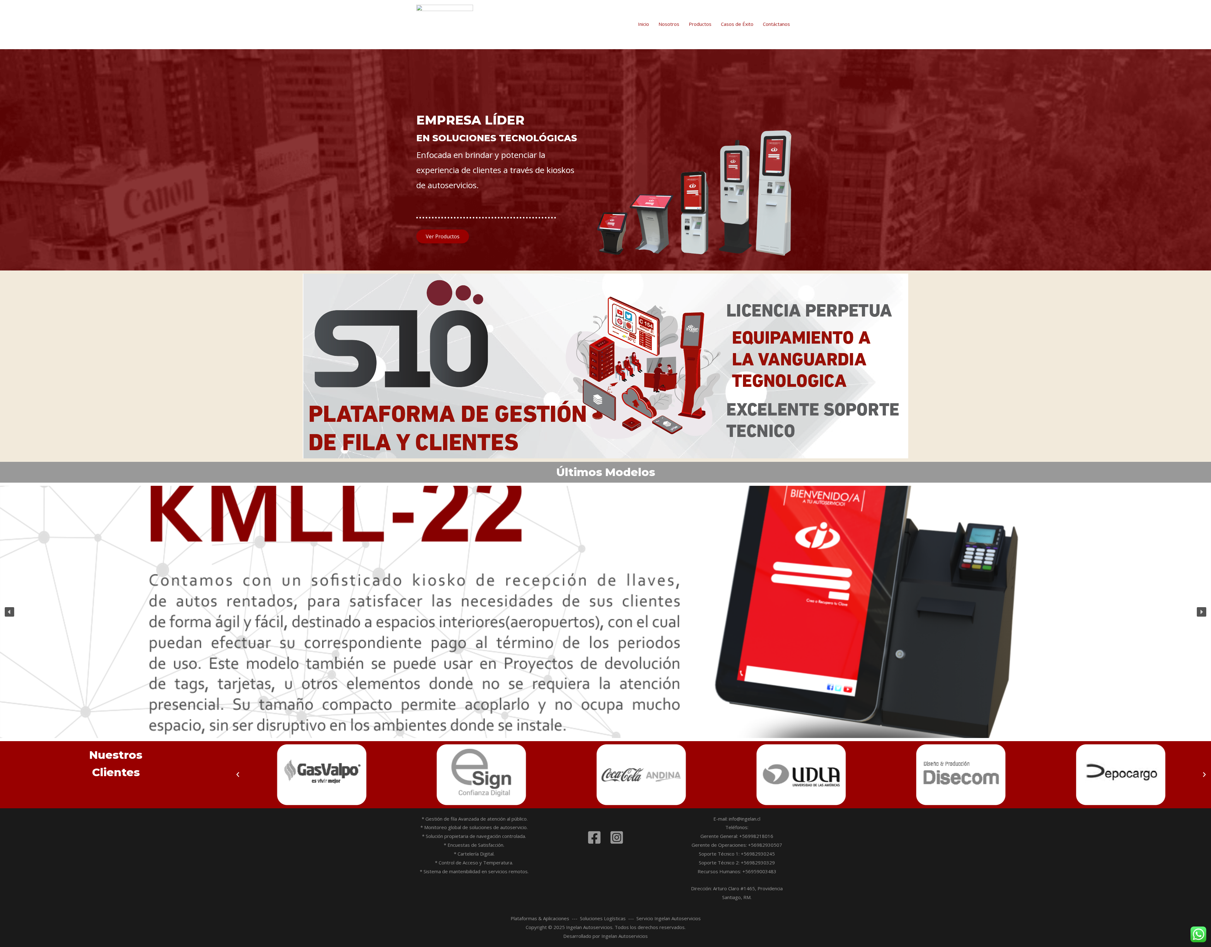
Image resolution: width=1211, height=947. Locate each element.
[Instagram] (617, 837)
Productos (700, 24)
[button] (9, 612)
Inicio (643, 24)
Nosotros (668, 24)
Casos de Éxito (737, 24)
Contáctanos (776, 24)
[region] (605, 612)
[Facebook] (594, 837)
